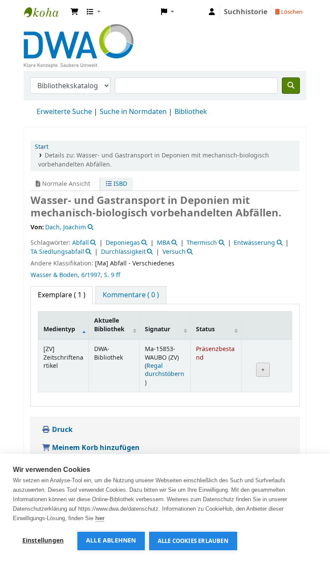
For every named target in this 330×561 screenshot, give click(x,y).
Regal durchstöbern (164, 370)
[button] (74, 12)
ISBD (119, 183)
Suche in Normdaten (133, 112)
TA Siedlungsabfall (57, 251)
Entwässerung (254, 242)
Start (42, 146)
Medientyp (59, 329)
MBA (163, 242)
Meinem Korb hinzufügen (95, 448)
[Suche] (291, 85)
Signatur (157, 329)
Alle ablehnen (111, 540)
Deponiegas (123, 242)
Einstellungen (43, 540)
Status (205, 329)
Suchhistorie (245, 12)
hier (99, 518)
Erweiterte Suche (64, 112)
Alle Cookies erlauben (193, 541)
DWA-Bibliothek (45, 12)
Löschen (291, 12)
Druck (61, 430)
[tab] (130, 295)
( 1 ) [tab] (62, 295)
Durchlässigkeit (123, 251)
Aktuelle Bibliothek (109, 324)
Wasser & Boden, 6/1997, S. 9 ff (75, 275)
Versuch (174, 251)
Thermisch (201, 242)
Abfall (80, 242)
